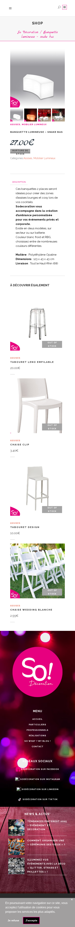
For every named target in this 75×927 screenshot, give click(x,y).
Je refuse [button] (13, 920)
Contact (38, 746)
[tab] (19, 182)
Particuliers (37, 724)
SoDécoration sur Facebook (40, 769)
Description (19, 182)
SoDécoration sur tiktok (40, 799)
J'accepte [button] (31, 920)
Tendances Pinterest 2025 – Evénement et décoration (47, 825)
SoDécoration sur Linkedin (40, 789)
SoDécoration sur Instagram (40, 779)
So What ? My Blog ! (37, 741)
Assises (15, 124)
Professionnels (37, 730)
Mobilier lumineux (34, 124)
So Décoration (27, 32)
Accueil (37, 719)
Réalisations (37, 735)
